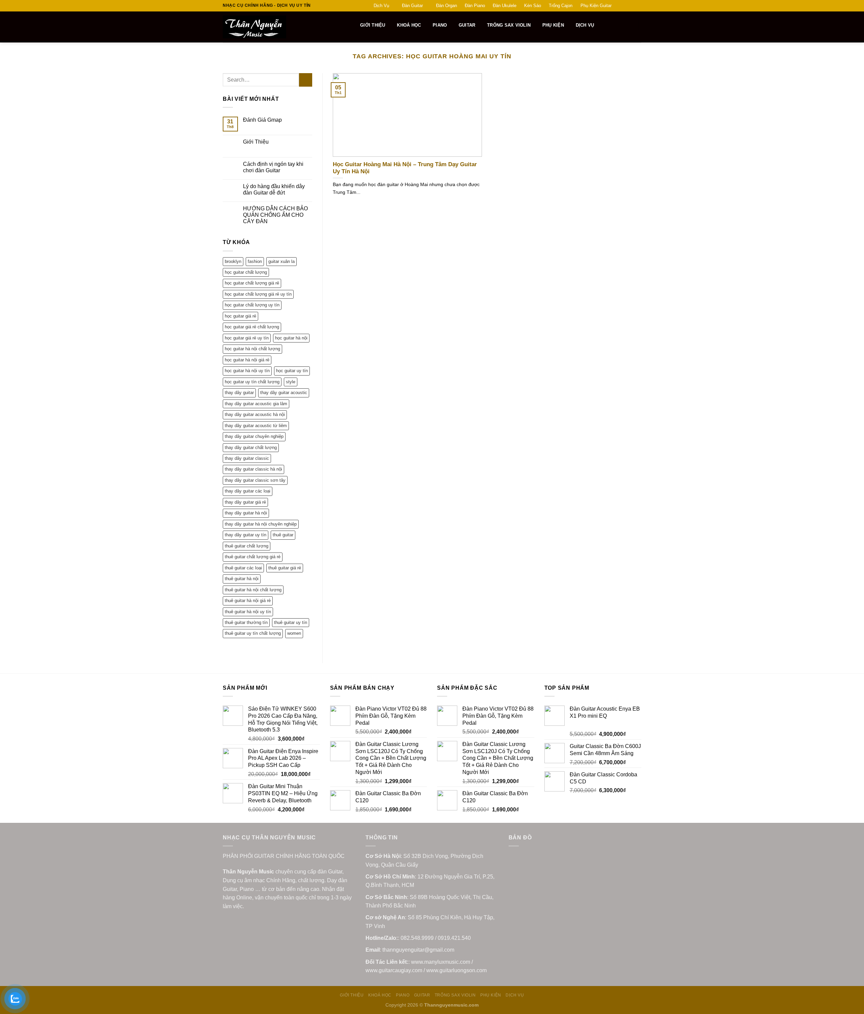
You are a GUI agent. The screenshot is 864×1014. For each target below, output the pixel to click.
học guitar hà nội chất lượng (252, 348)
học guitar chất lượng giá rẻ (252, 283)
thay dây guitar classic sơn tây (255, 480)
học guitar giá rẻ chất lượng (252, 326)
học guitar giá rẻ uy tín (247, 337)
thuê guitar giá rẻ (284, 567)
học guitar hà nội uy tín (247, 370)
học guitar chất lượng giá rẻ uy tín (258, 294)
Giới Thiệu (256, 142)
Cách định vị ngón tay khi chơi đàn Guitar (273, 167)
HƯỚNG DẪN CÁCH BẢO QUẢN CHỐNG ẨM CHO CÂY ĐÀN (275, 215)
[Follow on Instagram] (625, 5)
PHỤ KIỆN (553, 25)
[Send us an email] (638, 5)
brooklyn (233, 261)
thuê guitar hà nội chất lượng (253, 589)
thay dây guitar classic (247, 458)
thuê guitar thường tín (246, 622)
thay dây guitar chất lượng (251, 447)
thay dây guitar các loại (247, 491)
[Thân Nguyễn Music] (279, 26)
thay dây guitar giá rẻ (245, 502)
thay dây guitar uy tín (245, 534)
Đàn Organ (446, 5)
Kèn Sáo (532, 5)
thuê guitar (283, 534)
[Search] (351, 25)
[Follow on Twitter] (631, 5)
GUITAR (467, 25)
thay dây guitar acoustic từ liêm (256, 425)
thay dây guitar (239, 392)
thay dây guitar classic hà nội (253, 469)
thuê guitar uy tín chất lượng (253, 633)
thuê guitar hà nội (242, 578)
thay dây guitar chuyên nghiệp (254, 436)
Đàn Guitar (412, 5)
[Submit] (305, 79)
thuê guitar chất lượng (246, 545)
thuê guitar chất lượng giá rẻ (252, 556)
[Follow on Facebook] (619, 5)
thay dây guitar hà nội (246, 512)
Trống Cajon (560, 5)
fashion (255, 261)
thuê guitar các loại (243, 567)
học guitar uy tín (292, 370)
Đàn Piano (475, 5)
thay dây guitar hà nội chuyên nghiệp (261, 524)
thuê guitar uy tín (290, 622)
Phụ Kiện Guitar (596, 5)
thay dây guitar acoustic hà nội (255, 414)
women (294, 633)
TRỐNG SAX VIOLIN (509, 25)
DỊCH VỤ (585, 25)
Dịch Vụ (381, 5)
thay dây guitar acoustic (283, 392)
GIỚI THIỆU (372, 25)
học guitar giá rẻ (240, 316)
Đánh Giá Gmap (262, 120)
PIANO (440, 25)
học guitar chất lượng (246, 272)
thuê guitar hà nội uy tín (248, 611)
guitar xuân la (281, 261)
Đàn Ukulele (504, 5)
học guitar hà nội (291, 337)
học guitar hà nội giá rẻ (247, 359)
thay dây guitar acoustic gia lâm (256, 403)
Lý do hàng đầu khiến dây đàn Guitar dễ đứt (274, 189)
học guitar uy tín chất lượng (252, 381)
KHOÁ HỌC (409, 25)
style (290, 381)
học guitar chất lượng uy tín (252, 304)
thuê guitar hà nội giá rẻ (248, 600)
